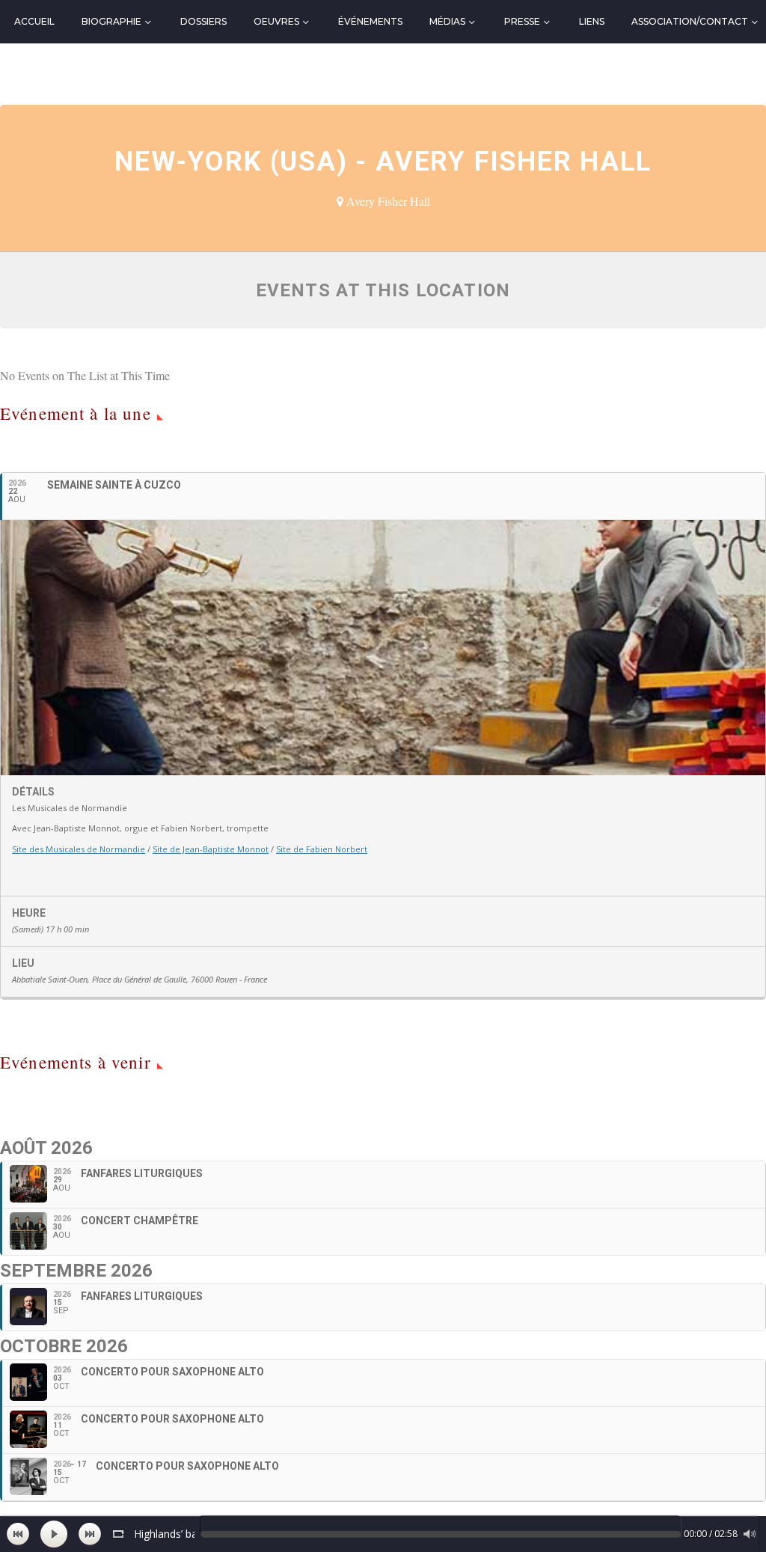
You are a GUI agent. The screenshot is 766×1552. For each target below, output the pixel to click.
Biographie (111, 21)
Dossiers (203, 21)
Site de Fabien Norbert (321, 849)
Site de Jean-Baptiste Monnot (211, 849)
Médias (447, 21)
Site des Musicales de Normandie (78, 849)
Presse (522, 21)
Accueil (34, 21)
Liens (591, 21)
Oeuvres (276, 21)
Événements (370, 21)
